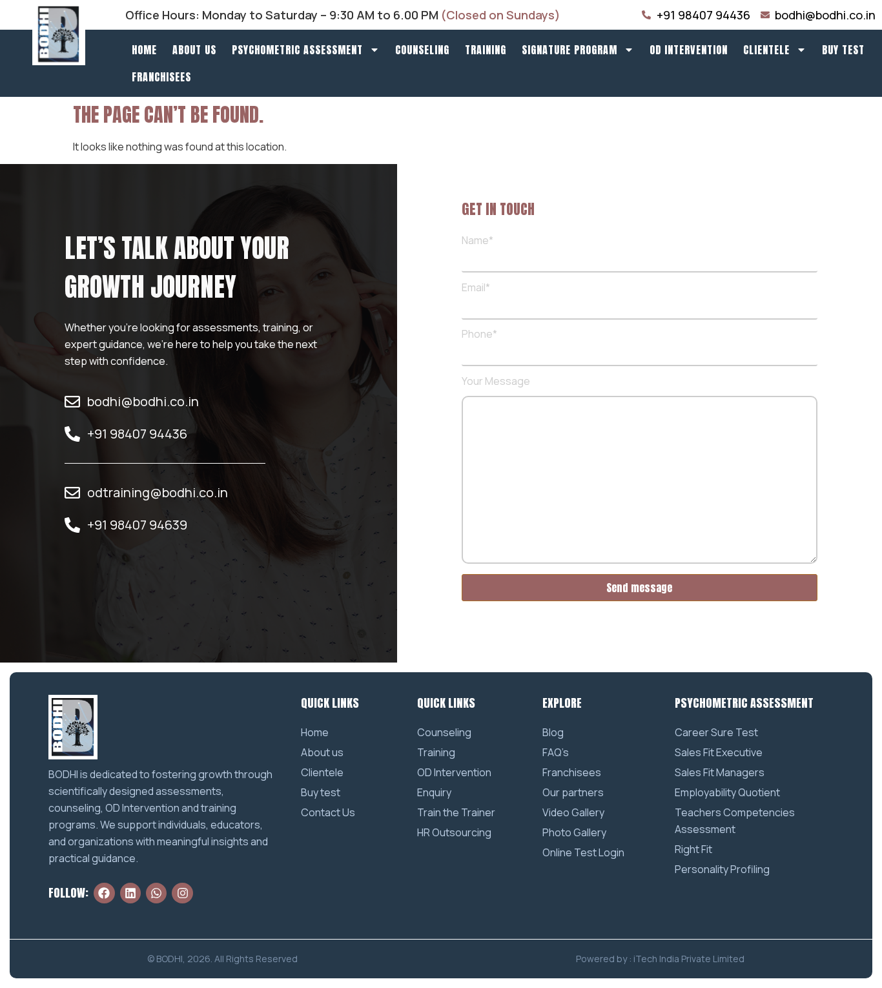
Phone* (479, 335)
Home (144, 49)
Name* (477, 241)
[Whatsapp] (156, 893)
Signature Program (569, 49)
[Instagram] (182, 893)
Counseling (422, 49)
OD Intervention (689, 49)
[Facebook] (104, 893)
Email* (476, 288)
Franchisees (161, 77)
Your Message (496, 382)
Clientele (766, 49)
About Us (194, 49)
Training (485, 49)
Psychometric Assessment (297, 49)
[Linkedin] (130, 893)
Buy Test (843, 49)
